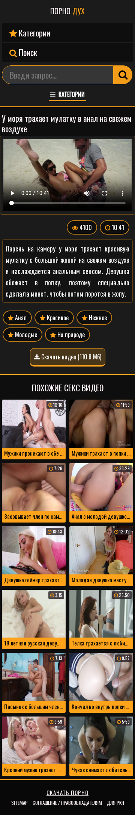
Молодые (25, 334)
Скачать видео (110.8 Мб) (70, 356)
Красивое (57, 317)
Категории (33, 33)
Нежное (97, 317)
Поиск (27, 52)
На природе (70, 334)
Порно (67, 11)
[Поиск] (123, 74)
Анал (20, 317)
